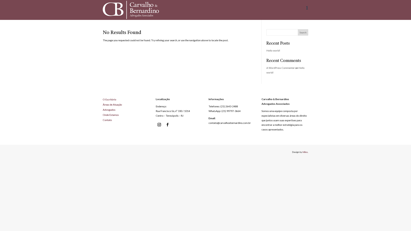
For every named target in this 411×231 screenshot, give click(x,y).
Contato (107, 119)
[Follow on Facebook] (167, 124)
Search (303, 32)
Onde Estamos (111, 114)
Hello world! (273, 50)
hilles (305, 152)
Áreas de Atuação (112, 104)
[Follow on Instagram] (159, 124)
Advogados (109, 109)
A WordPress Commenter (280, 67)
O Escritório (109, 99)
